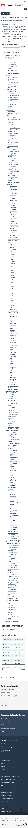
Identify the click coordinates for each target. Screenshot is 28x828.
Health (2, 770)
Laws (2, 731)
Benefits (3, 766)
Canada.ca (3, 17)
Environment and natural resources (10, 776)
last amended (7, 31)
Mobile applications (15, 819)
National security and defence (8, 779)
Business (3, 763)
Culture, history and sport (7, 782)
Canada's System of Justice (8, 728)
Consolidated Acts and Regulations (10, 696)
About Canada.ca (6, 820)
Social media (4, 819)
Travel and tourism (6, 760)
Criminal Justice (5, 721)
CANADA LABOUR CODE (15, 34)
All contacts (4, 743)
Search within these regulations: (11, 44)
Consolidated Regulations (15, 20)
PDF (17, 28)
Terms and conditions (18, 820)
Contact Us (4, 705)
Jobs (2, 754)
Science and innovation (7, 798)
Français (25, 1)
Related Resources (6, 692)
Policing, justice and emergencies (9, 786)
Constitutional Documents (8, 689)
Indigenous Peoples (6, 802)
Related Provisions (9, 629)
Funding (3, 725)
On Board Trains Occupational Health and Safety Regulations (12, 56)
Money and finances (6, 795)
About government (6, 750)
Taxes (2, 773)
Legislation (5, 20)
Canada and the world (6, 792)
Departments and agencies (8, 747)
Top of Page (4, 824)
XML (9, 28)
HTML (11, 26)
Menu (4, 13)
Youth (2, 808)
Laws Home (24, 17)
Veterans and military (6, 805)
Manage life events (6, 811)
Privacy (4, 822)
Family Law (4, 718)
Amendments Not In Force (11, 631)
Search (3, 699)
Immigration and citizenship (8, 757)
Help (9, 41)
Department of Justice (13, 17)
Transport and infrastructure (8, 789)
